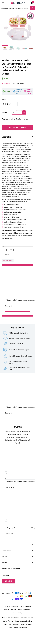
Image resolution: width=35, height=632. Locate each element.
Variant (4, 99)
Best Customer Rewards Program (19, 350)
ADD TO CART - (17, 127)
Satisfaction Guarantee (16, 344)
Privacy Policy (16, 609)
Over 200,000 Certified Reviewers (19, 338)
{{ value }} (7, 254)
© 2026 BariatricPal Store (13, 606)
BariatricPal (6, 84)
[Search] (32, 8)
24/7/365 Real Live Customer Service (18, 362)
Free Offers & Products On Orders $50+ (19, 368)
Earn (29, 91)
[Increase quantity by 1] (24, 112)
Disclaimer (26, 609)
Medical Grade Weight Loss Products (20, 356)
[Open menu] (3, 3)
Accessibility (17, 613)
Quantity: (4, 112)
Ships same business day (19, 91)
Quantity (7, 306)
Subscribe (10, 581)
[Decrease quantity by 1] (14, 112)
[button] (31, 3)
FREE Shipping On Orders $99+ (18, 333)
